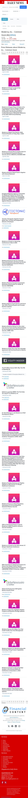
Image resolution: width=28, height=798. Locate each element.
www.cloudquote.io (14, 717)
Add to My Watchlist (5, 42)
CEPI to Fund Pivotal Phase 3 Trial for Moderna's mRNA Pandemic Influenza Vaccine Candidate (12, 526)
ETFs (18, 19)
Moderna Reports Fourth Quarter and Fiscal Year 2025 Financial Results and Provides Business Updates (14, 305)
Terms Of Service (16, 722)
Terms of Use (9, 790)
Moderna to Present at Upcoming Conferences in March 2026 (11, 242)
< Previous (4, 53)
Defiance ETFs (6, 397)
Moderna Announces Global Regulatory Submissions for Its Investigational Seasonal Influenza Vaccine (12, 505)
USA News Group (7, 594)
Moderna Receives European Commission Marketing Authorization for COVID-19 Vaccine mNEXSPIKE (13, 284)
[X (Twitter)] (8, 726)
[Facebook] (12, 726)
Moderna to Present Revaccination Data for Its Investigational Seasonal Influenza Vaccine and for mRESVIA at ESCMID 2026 (14, 153)
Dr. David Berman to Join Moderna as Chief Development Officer (14, 413)
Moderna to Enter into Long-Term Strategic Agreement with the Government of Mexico (14, 349)
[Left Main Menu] (2, 2)
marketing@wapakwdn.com (11, 779)
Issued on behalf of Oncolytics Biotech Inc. (14, 374)
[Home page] (15, 2)
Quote (6, 44)
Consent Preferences (6, 797)
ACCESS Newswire (7, 74)
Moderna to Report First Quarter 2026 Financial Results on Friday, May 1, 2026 (13, 133)
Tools (4, 23)
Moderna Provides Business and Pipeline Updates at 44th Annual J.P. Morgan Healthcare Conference (13, 484)
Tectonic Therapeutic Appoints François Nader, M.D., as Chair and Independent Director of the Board (13, 220)
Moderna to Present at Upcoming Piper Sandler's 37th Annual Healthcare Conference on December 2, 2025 (12, 669)
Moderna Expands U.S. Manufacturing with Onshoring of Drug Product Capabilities (13, 649)
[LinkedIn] (15, 726)
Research (22, 44)
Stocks (11, 19)
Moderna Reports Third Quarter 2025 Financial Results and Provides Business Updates (13, 690)
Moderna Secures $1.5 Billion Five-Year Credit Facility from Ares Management (12, 629)
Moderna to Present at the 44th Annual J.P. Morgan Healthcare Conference (14, 546)
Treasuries (5, 28)
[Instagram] (19, 726)
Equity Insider (6, 376)
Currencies (13, 26)
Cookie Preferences (15, 792)
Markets (4, 19)
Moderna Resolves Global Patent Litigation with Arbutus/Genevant (13, 173)
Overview (4, 26)
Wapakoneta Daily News (17, 788)
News (8, 26)
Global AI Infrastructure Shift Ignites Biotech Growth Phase (12, 589)
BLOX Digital (13, 794)
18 (26, 52)
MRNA (12, 35)
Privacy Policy (14, 790)
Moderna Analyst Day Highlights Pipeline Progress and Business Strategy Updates (13, 610)
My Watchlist (15, 11)
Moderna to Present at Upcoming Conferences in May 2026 (11, 88)
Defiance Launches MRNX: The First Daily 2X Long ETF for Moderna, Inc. (13, 392)
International (18, 26)
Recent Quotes (5, 11)
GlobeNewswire (6, 378)
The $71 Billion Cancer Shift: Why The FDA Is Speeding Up (13, 368)
